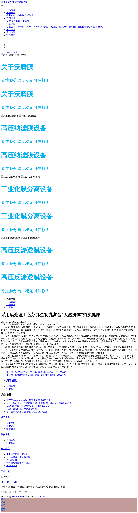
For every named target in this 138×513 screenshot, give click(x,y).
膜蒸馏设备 (11, 465)
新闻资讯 (10, 304)
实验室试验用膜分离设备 (18, 457)
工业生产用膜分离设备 (17, 454)
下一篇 (36, 375)
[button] (6, 52)
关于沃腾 (5, 417)
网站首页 (10, 10)
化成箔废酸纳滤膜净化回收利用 (21, 409)
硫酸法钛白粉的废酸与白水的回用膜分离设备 (28, 406)
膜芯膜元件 (11, 460)
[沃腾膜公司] (69, 2)
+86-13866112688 (9, 482)
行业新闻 (10, 389)
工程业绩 (5, 471)
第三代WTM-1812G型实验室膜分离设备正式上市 (29, 400)
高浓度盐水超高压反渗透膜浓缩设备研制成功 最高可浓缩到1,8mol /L (38, 403)
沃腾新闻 (10, 307)
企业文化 (10, 423)
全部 (8, 21)
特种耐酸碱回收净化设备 (18, 463)
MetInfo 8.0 (17, 496)
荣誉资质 (10, 429)
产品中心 (5, 448)
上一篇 (36, 372)
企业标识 (10, 426)
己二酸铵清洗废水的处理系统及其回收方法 (26, 412)
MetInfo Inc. (40, 496)
